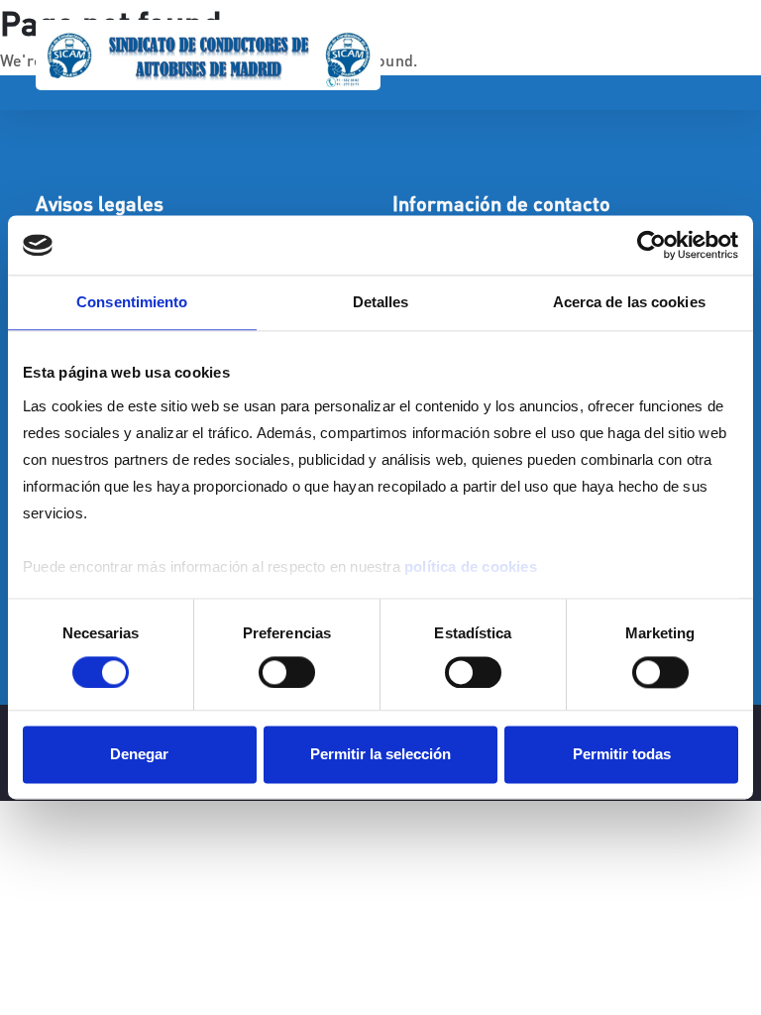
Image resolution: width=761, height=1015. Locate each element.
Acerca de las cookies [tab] (629, 301)
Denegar (139, 754)
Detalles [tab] (381, 301)
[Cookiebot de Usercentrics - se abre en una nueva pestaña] (651, 245)
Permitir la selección (380, 754)
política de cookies (470, 566)
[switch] (287, 672)
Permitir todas (622, 754)
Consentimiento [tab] (131, 301)
